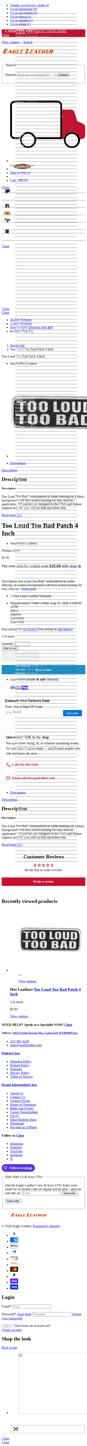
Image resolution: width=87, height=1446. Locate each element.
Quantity (7, 643)
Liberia (25, 440)
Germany (26, 303)
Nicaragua (28, 551)
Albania (26, 18)
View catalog (11, 42)
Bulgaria (26, 127)
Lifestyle (7, 213)
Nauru (25, 533)
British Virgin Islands (34, 119)
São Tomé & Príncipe (35, 640)
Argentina (27, 40)
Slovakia (26, 669)
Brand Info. (9, 238)
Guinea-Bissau (30, 338)
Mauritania (27, 486)
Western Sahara (32, 848)
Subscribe (69, 1193)
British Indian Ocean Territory (39, 116)
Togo (25, 766)
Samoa (25, 633)
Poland (25, 608)
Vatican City (28, 834)
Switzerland (30, 744)
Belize (25, 87)
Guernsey (26, 331)
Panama (26, 586)
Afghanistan (28, 11)
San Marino (28, 637)
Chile (24, 167)
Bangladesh (27, 73)
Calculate (72, 713)
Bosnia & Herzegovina (36, 105)
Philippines (27, 601)
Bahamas (26, 66)
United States (29, 820)
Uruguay (27, 823)
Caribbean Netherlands (34, 152)
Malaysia (28, 468)
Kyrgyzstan (29, 422)
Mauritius (28, 490)
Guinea (26, 335)
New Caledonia (30, 544)
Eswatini (26, 256)
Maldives (29, 472)
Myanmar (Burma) (33, 526)
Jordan (25, 400)
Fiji (22, 270)
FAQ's (14, 1116)
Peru (24, 597)
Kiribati (26, 411)
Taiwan (26, 748)
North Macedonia (33, 569)
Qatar (26, 615)
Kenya (26, 407)
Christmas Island (31, 174)
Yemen (26, 852)
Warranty (16, 1069)
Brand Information (15, 1085)
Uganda (28, 805)
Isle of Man (28, 378)
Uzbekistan (29, 827)
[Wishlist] (20, 975)
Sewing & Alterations (14, 227)
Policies (7, 1053)
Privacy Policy (20, 1073)
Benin (25, 91)
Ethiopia (27, 260)
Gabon (25, 292)
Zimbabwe (27, 859)
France (25, 278)
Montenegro (28, 511)
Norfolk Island (30, 565)
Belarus (25, 80)
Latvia (25, 429)
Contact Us (17, 1097)
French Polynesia (32, 285)
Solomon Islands (31, 676)
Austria (25, 58)
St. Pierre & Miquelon (34, 723)
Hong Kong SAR (31, 353)
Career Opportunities (24, 1112)
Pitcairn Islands (30, 604)
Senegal (26, 648)
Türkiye (26, 787)
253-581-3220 (19, 1041)
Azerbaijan (28, 62)
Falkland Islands (30, 263)
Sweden (26, 741)
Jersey (24, 396)
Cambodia (27, 138)
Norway (26, 572)
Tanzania (27, 755)
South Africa (28, 683)
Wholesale (17, 1123)
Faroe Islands (30, 267)
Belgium (26, 84)
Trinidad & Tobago (32, 776)
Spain (24, 698)
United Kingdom (31, 816)
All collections (76, 193)
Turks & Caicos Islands (35, 794)
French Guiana (30, 281)
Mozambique (29, 522)
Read (12, 515)
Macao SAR (28, 458)
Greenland (28, 317)
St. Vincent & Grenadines (36, 726)
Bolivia (26, 102)
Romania (28, 622)
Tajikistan (27, 751)
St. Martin (27, 719)
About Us (16, 1093)
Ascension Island (31, 51)
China (24, 170)
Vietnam (26, 841)
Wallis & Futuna (31, 845)
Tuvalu (25, 798)
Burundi (26, 134)
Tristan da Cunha (31, 780)
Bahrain (26, 69)
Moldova (27, 501)
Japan (24, 392)
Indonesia (27, 367)
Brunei (25, 123)
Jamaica (25, 389)
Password (16, 1314)
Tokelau (26, 769)
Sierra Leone (29, 658)
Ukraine (26, 809)
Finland (25, 274)
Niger (25, 554)
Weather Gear (10, 205)
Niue (24, 561)
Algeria (27, 22)
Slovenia (26, 673)
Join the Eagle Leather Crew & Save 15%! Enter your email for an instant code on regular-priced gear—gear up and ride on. (43, 1189)
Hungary (27, 356)
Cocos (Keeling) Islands (35, 177)
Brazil (24, 112)
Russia (25, 626)
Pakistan (27, 579)
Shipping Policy (20, 1061)
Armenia (28, 44)
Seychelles (27, 655)
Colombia (27, 181)
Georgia (26, 299)
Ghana (25, 306)
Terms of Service (21, 1076)
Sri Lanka (28, 701)
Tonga (25, 773)
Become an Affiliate (23, 1127)
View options (27, 981)
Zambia (25, 856)
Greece (25, 313)
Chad (26, 163)
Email (6, 1306)
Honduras (27, 349)
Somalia (26, 680)
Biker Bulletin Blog (23, 1119)
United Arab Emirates (35, 812)
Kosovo (25, 415)
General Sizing (20, 1101)
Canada (25, 145)
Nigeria (26, 558)
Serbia (27, 651)
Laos (24, 425)
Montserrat (27, 515)
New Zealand (29, 547)
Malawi (28, 465)
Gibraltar (26, 310)
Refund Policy (19, 1065)
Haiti (24, 345)
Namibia (26, 529)
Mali (24, 476)
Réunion (26, 619)
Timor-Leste (28, 762)
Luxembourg (29, 454)
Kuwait (25, 418)
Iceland (25, 360)
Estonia (25, 253)
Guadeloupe (28, 324)
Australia (26, 55)
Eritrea (25, 249)
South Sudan (28, 694)
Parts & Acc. (9, 220)
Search (10, 75)
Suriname (27, 733)
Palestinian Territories (34, 583)
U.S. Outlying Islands (34, 801)
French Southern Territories (37, 288)
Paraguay (27, 594)
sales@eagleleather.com (26, 1045)
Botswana (27, 109)
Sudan (25, 730)
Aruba (25, 47)
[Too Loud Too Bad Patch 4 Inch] (50, 970)
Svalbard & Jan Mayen (34, 737)
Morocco (28, 519)
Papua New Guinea (33, 590)
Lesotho (26, 436)
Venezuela (27, 837)
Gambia (26, 295)
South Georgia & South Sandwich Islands (46, 687)
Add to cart (10, 648)
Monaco (26, 504)
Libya (24, 443)
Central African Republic (38, 159)
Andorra (26, 26)
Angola (25, 29)
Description (9, 470)
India (24, 364)
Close (80, 33)
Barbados (26, 77)
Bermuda (26, 94)
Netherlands (28, 540)
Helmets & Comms (13, 191)
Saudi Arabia (31, 644)
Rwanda (28, 630)
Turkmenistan (29, 791)
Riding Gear (9, 198)
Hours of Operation (23, 1104)
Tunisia (25, 784)
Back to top (9, 1347)
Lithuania (27, 451)
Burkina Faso (29, 130)
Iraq (23, 371)
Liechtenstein (31, 447)
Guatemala (28, 328)
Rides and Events (21, 1108)
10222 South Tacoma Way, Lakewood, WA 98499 (42, 1032)
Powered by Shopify (46, 1226)
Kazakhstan (28, 404)
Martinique (27, 483)
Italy (24, 385)
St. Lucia (26, 716)
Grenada (26, 320)
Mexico (25, 497)
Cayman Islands (30, 156)
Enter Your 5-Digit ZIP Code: (24, 706)
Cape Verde (28, 149)
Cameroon (29, 142)
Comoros (27, 184)
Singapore (27, 662)
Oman (24, 576)
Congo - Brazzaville (35, 188)
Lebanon (28, 433)
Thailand (26, 759)
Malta (24, 479)
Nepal (25, 536)
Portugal (26, 611)
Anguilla (26, 33)
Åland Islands (29, 15)
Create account (12, 1330)
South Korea (29, 691)
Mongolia (27, 508)
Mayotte (26, 493)
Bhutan (25, 98)
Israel (24, 382)
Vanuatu (27, 830)
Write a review (43, 881)
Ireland (25, 375)
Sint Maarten (29, 666)
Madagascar (28, 461)
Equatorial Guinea (34, 245)
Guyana (26, 342)
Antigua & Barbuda (33, 36)
